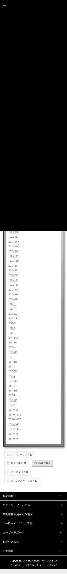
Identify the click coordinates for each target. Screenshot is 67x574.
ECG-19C (14, 246)
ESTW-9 (13, 438)
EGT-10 (12, 304)
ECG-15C (14, 237)
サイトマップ (52, 565)
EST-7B (12, 381)
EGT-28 (12, 318)
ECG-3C (13, 266)
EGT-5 (12, 328)
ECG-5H (13, 280)
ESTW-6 (13, 434)
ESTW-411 (14, 424)
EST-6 (11, 366)
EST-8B (12, 390)
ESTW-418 (14, 429)
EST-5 (11, 357)
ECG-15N (14, 242)
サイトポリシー (16, 565)
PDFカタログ (18, 472)
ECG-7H (13, 294)
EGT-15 (12, 309)
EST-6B (12, 371)
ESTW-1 (13, 405)
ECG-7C (13, 290)
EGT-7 (12, 333)
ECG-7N (13, 299)
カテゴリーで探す (20, 454)
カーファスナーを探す (22, 481)
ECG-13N (14, 232)
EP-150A (13, 338)
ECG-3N (13, 270)
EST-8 (11, 386)
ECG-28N (14, 261)
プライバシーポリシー (34, 565)
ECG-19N (14, 251)
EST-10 (12, 342)
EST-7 (11, 376)
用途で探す (17, 463)
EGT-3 (12, 323)
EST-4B (12, 352)
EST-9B (12, 400)
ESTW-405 (14, 414)
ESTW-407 (14, 419)
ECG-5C (13, 275)
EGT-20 (12, 314)
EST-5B (12, 362)
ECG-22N (14, 256)
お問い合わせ (12, 541)
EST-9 (11, 395)
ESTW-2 (13, 410)
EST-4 (11, 347)
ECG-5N (13, 285)
